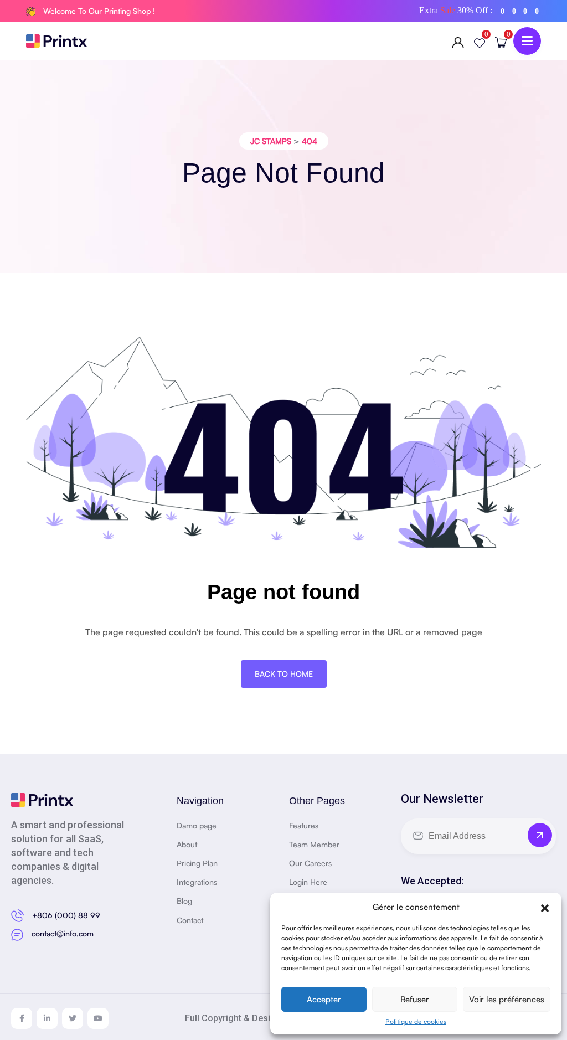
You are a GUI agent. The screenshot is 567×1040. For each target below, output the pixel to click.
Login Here (308, 882)
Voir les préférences (506, 999)
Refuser (414, 999)
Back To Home (284, 673)
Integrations (197, 882)
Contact (190, 920)
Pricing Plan (197, 863)
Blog (184, 900)
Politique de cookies (415, 1021)
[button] (544, 906)
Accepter (324, 999)
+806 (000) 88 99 (66, 915)
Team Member (314, 844)
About (187, 844)
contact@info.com (63, 933)
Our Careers (310, 863)
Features (303, 825)
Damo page (197, 825)
